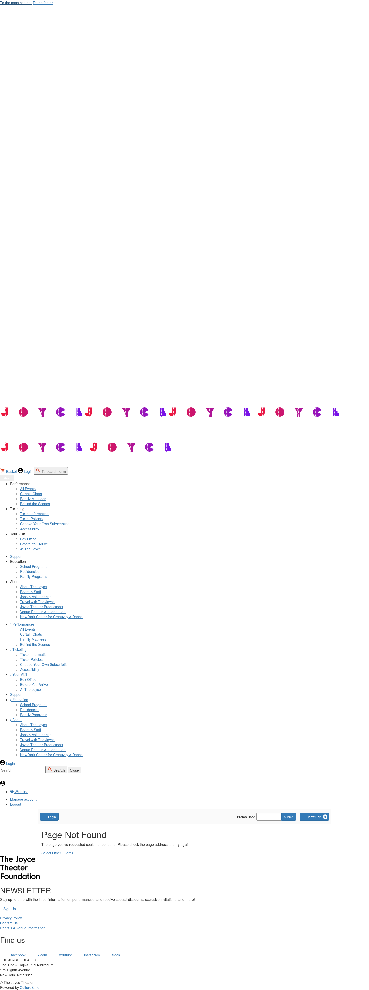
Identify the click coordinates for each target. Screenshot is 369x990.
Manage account (23, 799)
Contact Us (9, 922)
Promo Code (246, 816)
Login (52, 816)
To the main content (16, 2)
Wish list (21, 791)
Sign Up (9, 908)
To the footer (43, 2)
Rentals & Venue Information (22, 927)
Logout (15, 804)
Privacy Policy (11, 917)
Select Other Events (57, 852)
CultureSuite (29, 987)
